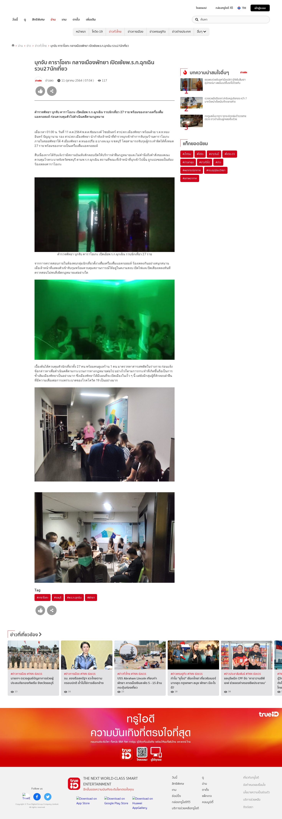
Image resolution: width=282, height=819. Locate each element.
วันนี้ (15, 19)
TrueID (23, 8)
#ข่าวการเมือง (19, 674)
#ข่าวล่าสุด (188, 162)
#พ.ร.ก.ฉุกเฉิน (74, 597)
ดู (25, 19)
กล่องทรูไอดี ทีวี (224, 8)
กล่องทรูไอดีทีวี (181, 802)
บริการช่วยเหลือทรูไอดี (185, 808)
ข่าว (29, 46)
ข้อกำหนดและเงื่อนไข (254, 785)
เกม (64, 19)
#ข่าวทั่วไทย (124, 674)
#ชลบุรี (57, 597)
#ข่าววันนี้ (214, 154)
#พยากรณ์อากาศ (192, 170)
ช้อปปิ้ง (176, 796)
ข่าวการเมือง (135, 31)
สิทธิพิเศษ (38, 19)
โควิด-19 (97, 31)
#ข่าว (218, 162)
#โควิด (200, 154)
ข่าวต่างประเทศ (181, 31)
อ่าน (53, 19)
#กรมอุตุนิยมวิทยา (215, 170)
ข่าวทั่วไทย (115, 31)
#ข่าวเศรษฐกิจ (179, 674)
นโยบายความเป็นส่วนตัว (256, 792)
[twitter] (48, 797)
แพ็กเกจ (207, 796)
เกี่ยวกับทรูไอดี (251, 778)
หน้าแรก (81, 31)
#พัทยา (91, 597)
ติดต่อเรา (248, 807)
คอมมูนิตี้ (207, 802)
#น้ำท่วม (187, 154)
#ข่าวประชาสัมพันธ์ (235, 674)
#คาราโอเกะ (42, 597)
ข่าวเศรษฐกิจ (158, 31)
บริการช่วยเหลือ (251, 800)
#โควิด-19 (230, 154)
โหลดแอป (201, 8)
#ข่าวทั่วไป (204, 162)
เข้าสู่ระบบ (260, 8)
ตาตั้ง (76, 19)
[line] (26, 797)
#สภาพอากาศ (190, 178)
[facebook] (37, 797)
